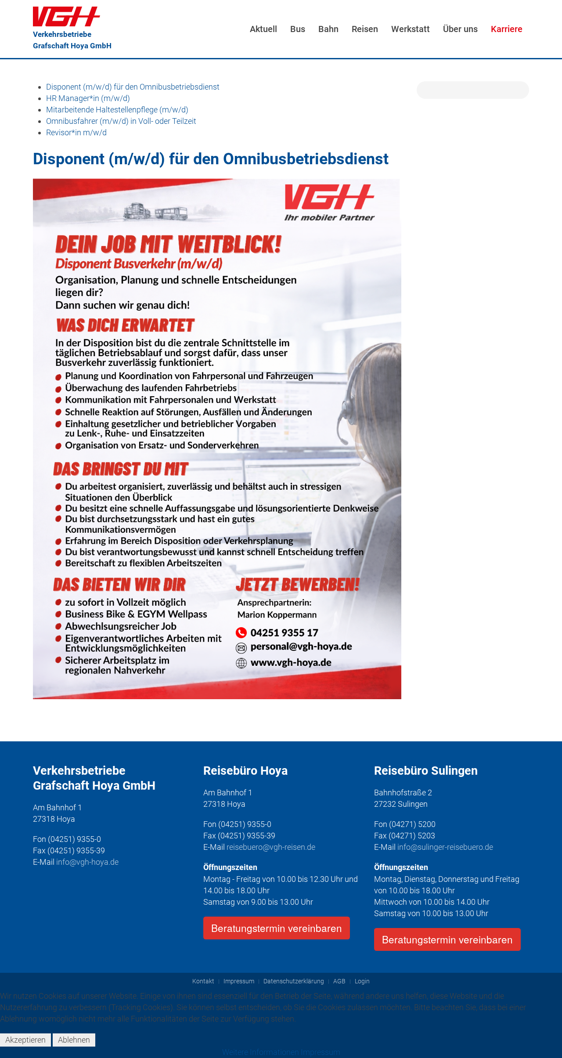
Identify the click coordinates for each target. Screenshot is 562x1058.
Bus (297, 29)
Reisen (365, 29)
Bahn (328, 29)
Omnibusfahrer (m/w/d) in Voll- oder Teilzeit (121, 121)
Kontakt (203, 981)
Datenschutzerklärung (293, 981)
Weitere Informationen (260, 1052)
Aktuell (263, 29)
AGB (339, 981)
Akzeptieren (25, 1039)
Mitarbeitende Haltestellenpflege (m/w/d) (117, 109)
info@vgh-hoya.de (87, 862)
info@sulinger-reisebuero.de (445, 847)
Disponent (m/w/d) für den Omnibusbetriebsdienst (133, 86)
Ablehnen (74, 1039)
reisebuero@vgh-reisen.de (271, 847)
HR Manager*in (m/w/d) (88, 98)
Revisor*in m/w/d (76, 132)
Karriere (506, 29)
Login (362, 981)
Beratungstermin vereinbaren (276, 928)
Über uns (460, 29)
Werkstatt (410, 29)
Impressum (238, 981)
